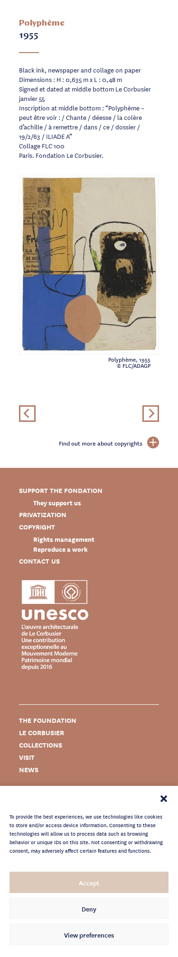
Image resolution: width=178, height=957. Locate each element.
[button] (164, 797)
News (28, 770)
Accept (89, 882)
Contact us (39, 561)
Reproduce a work (60, 549)
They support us (57, 503)
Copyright (37, 527)
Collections (40, 745)
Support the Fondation (61, 490)
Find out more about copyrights (100, 443)
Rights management (63, 539)
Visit (27, 757)
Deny (89, 908)
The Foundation (47, 720)
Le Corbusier (41, 733)
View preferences (89, 935)
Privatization (42, 515)
